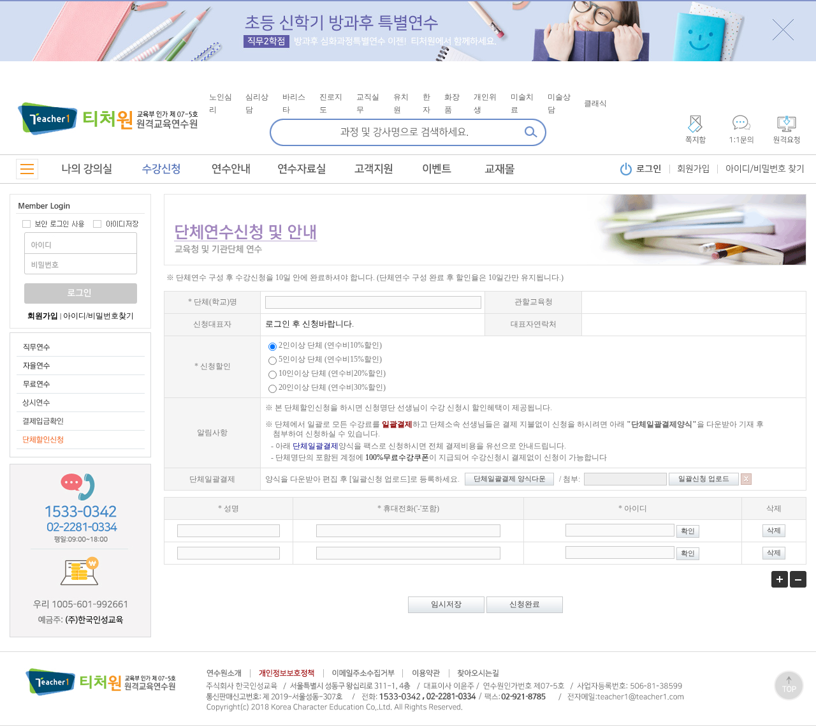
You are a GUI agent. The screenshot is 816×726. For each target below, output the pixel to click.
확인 (688, 531)
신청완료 (524, 604)
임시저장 (446, 604)
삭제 (774, 530)
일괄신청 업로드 (703, 478)
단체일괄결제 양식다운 (510, 478)
